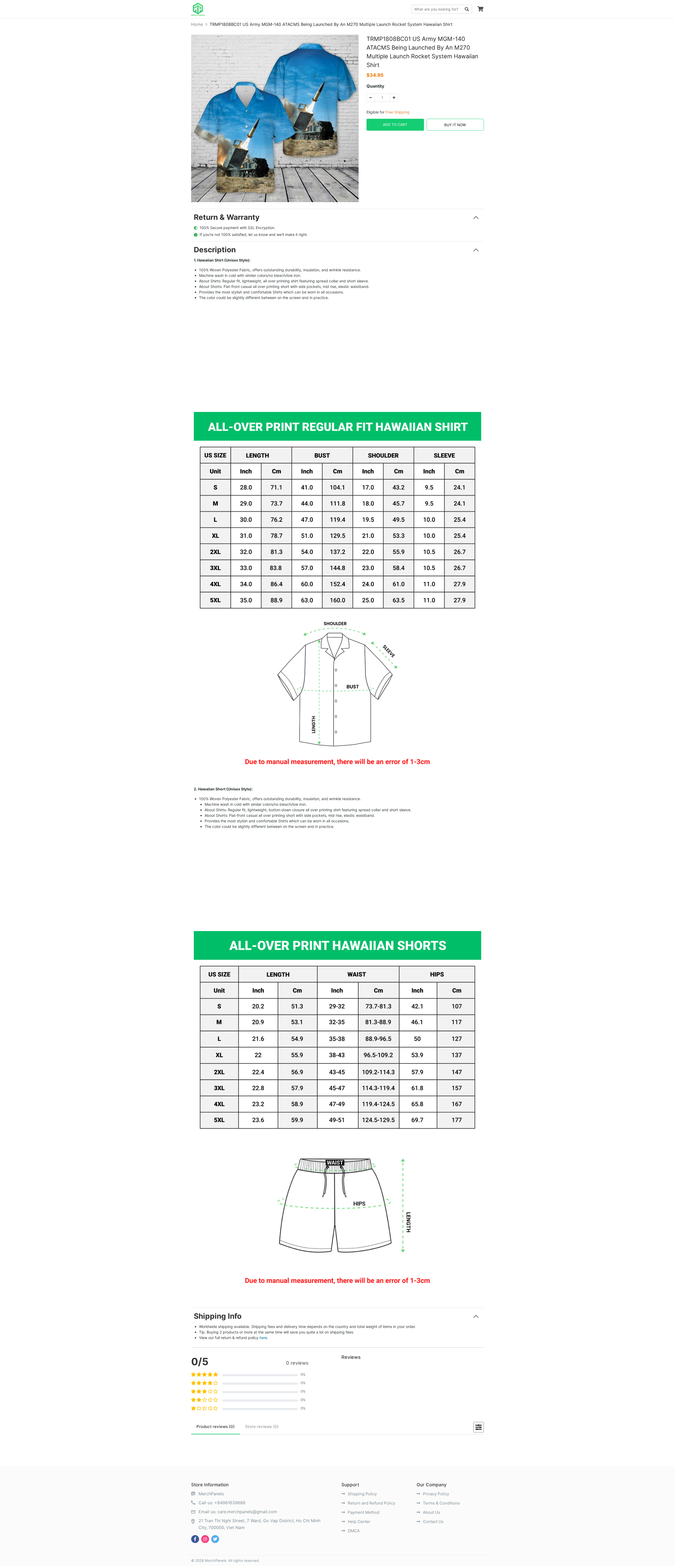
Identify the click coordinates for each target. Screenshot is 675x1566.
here (263, 1337)
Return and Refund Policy (371, 1503)
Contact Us (432, 1521)
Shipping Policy (362, 1493)
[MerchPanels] (198, 9)
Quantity (375, 86)
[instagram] (205, 1539)
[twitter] (215, 1539)
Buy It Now (455, 125)
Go (466, 9)
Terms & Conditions (441, 1503)
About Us (431, 1512)
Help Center (358, 1521)
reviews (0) (215, 1426)
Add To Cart (395, 124)
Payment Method (363, 1512)
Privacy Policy (435, 1493)
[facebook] (195, 1539)
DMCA (353, 1530)
